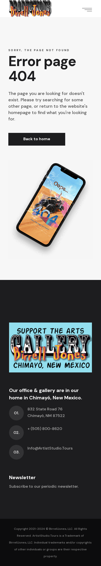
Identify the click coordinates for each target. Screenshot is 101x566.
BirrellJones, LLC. (61, 529)
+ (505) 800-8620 (44, 428)
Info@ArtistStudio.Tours (50, 448)
